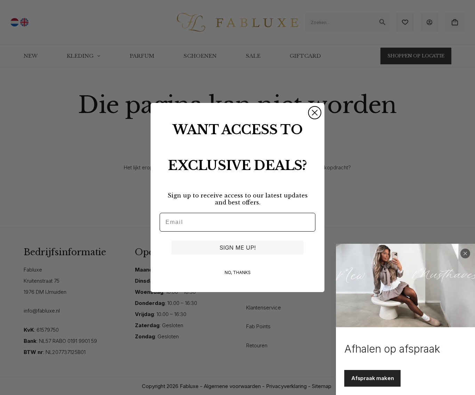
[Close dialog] (314, 112)
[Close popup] (465, 253)
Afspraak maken (372, 378)
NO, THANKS (238, 272)
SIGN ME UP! (237, 247)
